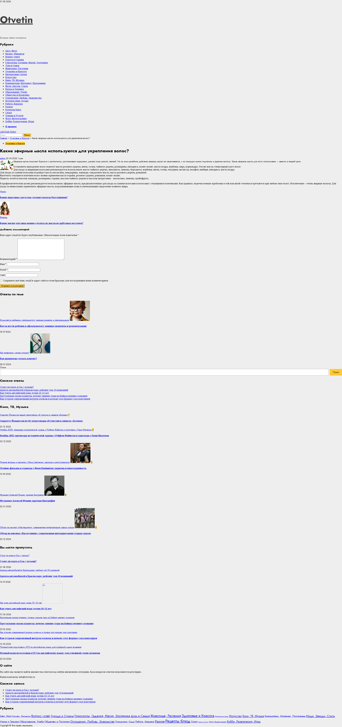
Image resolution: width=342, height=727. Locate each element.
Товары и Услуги (14, 115)
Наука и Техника (14, 89)
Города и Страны (14, 59)
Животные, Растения (16, 68)
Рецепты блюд (13, 109)
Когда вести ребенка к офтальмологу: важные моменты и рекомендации (34, 320)
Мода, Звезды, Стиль (16, 86)
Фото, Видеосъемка (16, 118)
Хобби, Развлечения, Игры (19, 121)
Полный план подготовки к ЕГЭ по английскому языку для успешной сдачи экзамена (40, 647)
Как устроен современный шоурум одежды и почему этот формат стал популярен (45, 398)
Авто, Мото (11, 50)
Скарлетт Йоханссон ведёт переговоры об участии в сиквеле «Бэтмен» (34, 414)
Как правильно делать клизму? (15, 352)
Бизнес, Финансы (14, 53)
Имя (3, 264)
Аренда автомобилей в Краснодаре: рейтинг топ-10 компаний (34, 390)
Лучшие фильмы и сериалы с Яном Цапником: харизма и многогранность (35, 462)
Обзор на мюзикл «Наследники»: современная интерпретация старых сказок (37, 527)
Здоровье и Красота (16, 71)
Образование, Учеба (16, 92)
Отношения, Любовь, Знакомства (23, 97)
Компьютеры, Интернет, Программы (25, 83)
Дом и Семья (12, 65)
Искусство (10, 77)
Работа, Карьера (14, 103)
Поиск (3, 367)
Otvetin (16, 20)
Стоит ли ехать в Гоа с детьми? (17, 387)
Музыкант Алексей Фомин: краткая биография (22, 494)
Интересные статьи (16, 74)
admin (3, 158)
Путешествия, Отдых (16, 100)
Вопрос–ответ (12, 56)
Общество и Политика (17, 94)
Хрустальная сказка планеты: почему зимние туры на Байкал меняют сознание (44, 395)
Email (3, 269)
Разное (9, 106)
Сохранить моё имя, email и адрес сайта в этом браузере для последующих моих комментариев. (55, 280)
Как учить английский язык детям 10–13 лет (24, 392)
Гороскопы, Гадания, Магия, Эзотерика (26, 62)
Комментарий (8, 259)
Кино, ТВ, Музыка (14, 80)
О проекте (11, 126)
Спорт (8, 112)
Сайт (2, 275)
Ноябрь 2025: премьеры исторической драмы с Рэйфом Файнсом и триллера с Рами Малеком (46, 429)
